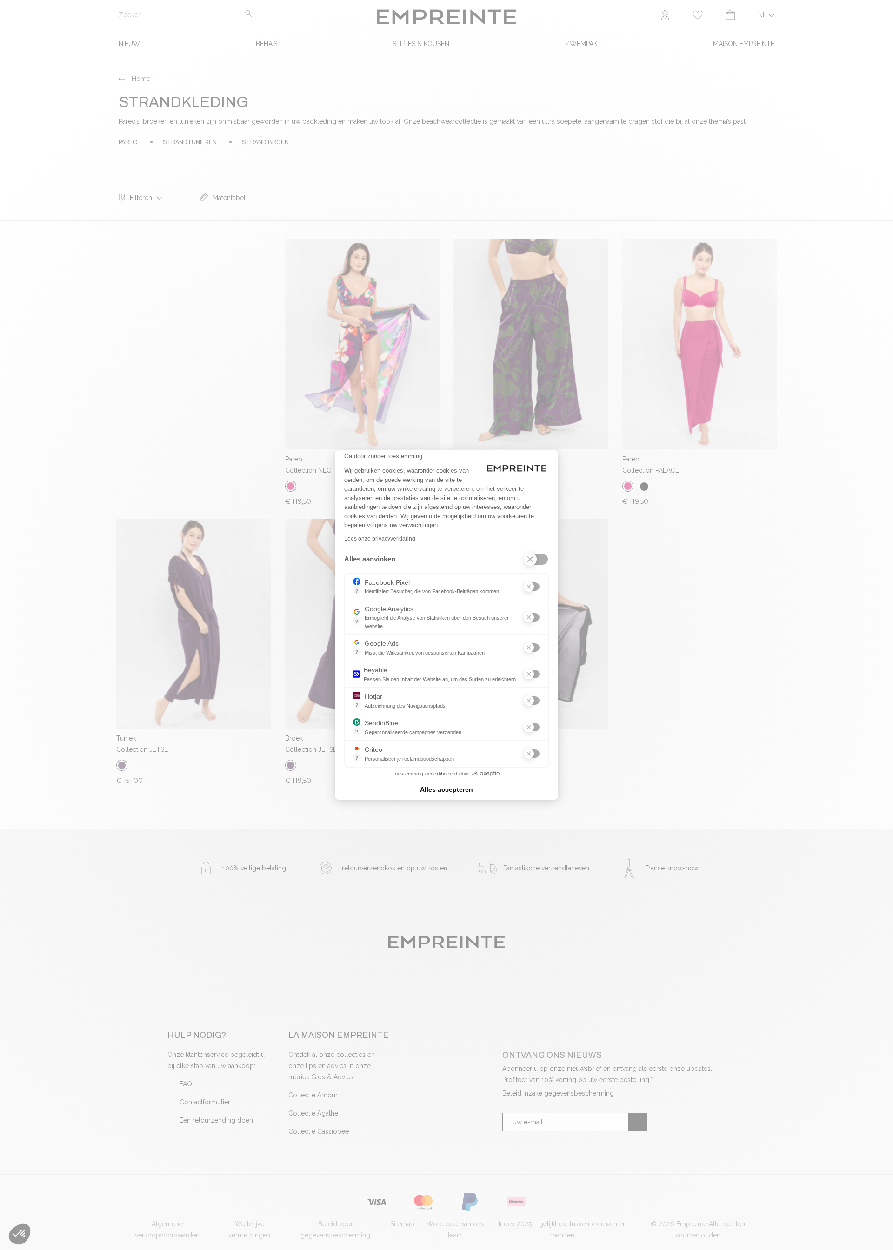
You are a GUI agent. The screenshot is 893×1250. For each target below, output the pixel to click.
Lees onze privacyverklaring (379, 538)
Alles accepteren (446, 789)
